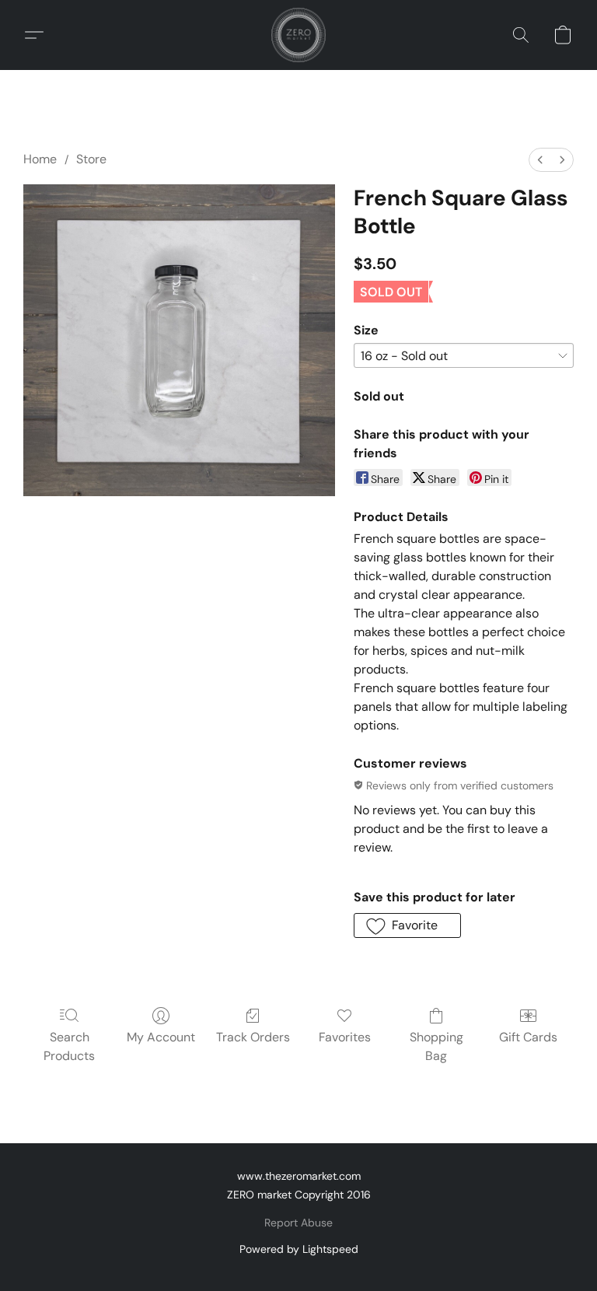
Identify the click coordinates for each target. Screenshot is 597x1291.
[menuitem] (540, 160)
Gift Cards (528, 1037)
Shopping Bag (436, 1046)
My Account (161, 1037)
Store (91, 159)
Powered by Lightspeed (298, 1249)
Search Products (69, 1046)
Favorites (345, 1037)
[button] (298, 35)
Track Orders (253, 1037)
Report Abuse (298, 1223)
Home (40, 159)
